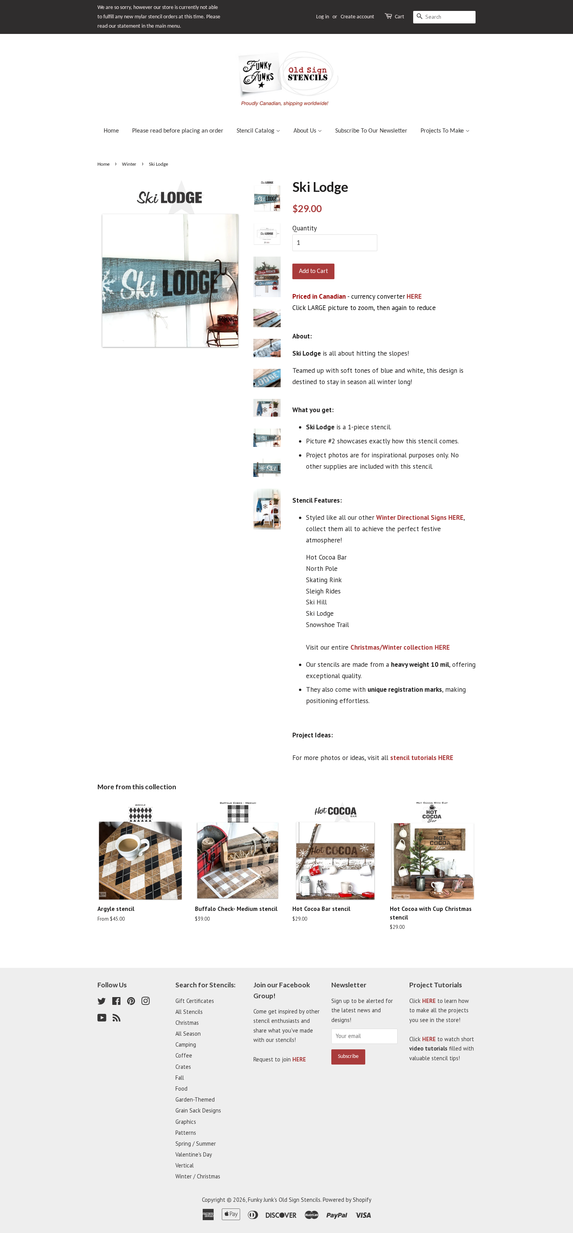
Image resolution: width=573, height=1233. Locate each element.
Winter (129, 164)
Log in (322, 17)
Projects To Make (443, 131)
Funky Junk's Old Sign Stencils (284, 1199)
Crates (183, 1066)
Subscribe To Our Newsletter (371, 131)
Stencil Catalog (256, 131)
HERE (414, 296)
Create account (357, 17)
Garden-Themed (195, 1099)
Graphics (185, 1121)
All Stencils (189, 1011)
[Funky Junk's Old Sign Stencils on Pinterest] (131, 1002)
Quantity (304, 228)
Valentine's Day (193, 1154)
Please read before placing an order (177, 131)
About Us (306, 131)
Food (181, 1088)
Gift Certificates (194, 1000)
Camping (185, 1044)
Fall (179, 1077)
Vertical (184, 1165)
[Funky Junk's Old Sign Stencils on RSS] (116, 1019)
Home (111, 131)
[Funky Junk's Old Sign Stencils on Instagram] (145, 1002)
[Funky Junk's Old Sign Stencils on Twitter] (101, 1002)
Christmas (187, 1022)
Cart (399, 17)
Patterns (185, 1132)
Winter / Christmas (197, 1176)
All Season (188, 1033)
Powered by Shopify (347, 1199)
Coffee (183, 1055)
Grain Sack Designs (198, 1110)
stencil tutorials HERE (421, 757)
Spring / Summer (195, 1143)
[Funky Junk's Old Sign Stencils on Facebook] (116, 1002)
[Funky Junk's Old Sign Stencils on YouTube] (101, 1019)
